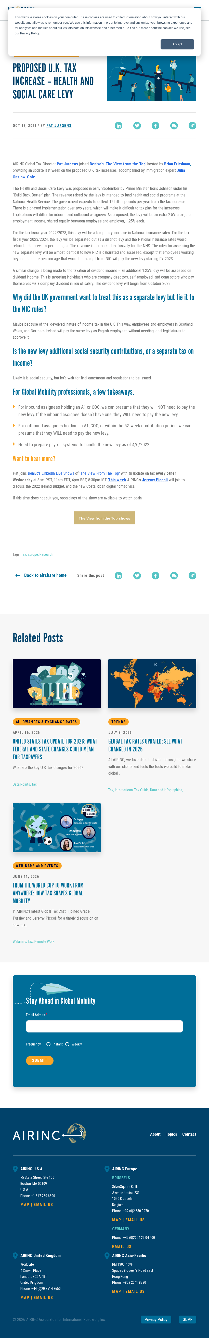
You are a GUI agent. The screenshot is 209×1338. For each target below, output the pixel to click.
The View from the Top (126, 164)
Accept (177, 44)
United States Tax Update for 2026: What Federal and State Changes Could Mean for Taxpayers (55, 750)
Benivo (95, 164)
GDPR (187, 1319)
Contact (189, 1134)
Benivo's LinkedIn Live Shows (51, 473)
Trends (118, 722)
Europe (33, 554)
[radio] (54, 1044)
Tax (23, 554)
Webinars (19, 941)
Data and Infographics (166, 790)
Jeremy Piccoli (155, 480)
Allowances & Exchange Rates (46, 722)
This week (117, 480)
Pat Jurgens (58, 126)
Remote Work (44, 941)
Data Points (21, 784)
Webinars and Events (37, 866)
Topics (171, 1134)
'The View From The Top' (100, 473)
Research (46, 554)
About (155, 1134)
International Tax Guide (132, 790)
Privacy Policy (156, 1319)
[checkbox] (114, 1044)
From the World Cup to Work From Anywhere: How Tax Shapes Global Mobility (48, 894)
